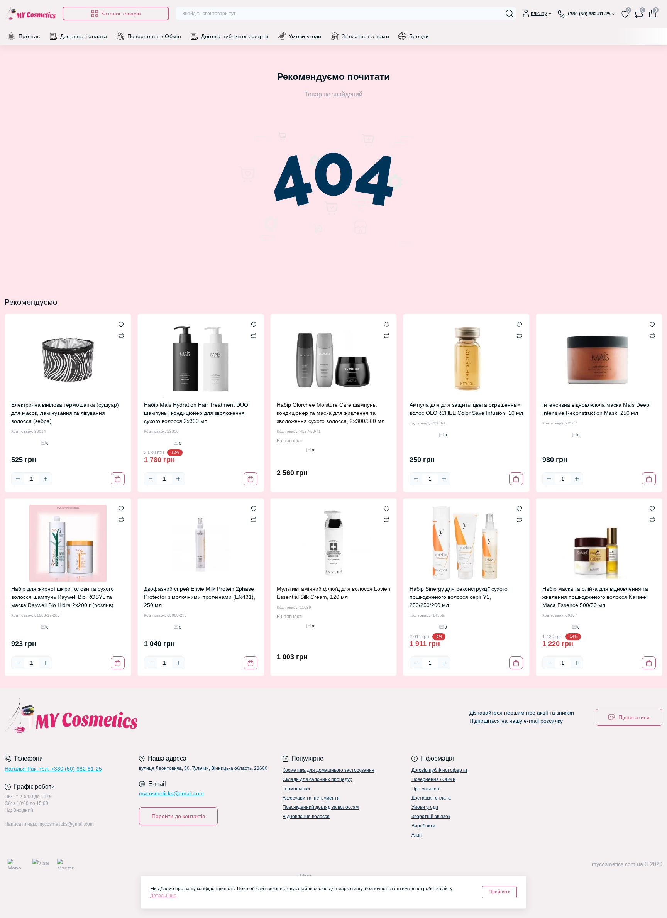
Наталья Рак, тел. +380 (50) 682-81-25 (53, 769)
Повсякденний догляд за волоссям (321, 807)
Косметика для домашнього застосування (328, 770)
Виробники (423, 825)
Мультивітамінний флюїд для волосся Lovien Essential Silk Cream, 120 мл (333, 593)
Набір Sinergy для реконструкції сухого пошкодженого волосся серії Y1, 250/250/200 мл (459, 597)
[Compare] (121, 335)
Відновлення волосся (306, 816)
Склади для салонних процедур (317, 779)
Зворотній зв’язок (430, 816)
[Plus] (45, 479)
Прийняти (500, 891)
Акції (416, 835)
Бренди (419, 36)
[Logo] (30, 13)
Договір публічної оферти (235, 36)
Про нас (29, 36)
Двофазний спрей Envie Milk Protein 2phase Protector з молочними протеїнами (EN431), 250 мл (199, 597)
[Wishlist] (121, 324)
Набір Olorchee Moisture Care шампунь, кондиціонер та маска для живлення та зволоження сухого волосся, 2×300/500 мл (330, 413)
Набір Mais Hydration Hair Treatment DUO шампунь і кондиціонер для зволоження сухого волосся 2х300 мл (196, 413)
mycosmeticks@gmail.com (171, 793)
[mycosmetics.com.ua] (167, 717)
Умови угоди (305, 36)
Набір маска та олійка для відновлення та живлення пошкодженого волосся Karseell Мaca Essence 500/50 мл (595, 597)
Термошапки (296, 788)
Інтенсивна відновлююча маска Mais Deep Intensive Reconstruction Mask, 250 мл (595, 409)
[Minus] (18, 479)
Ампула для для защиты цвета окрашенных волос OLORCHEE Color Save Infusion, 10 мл (466, 409)
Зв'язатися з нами (365, 36)
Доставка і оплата (83, 36)
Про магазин (425, 788)
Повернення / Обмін (154, 36)
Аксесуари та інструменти (311, 798)
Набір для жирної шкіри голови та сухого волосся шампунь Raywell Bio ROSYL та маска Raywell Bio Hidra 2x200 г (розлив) (62, 597)
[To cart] (118, 478)
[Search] (509, 13)
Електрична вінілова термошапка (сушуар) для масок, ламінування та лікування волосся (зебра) (65, 413)
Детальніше (163, 895)
